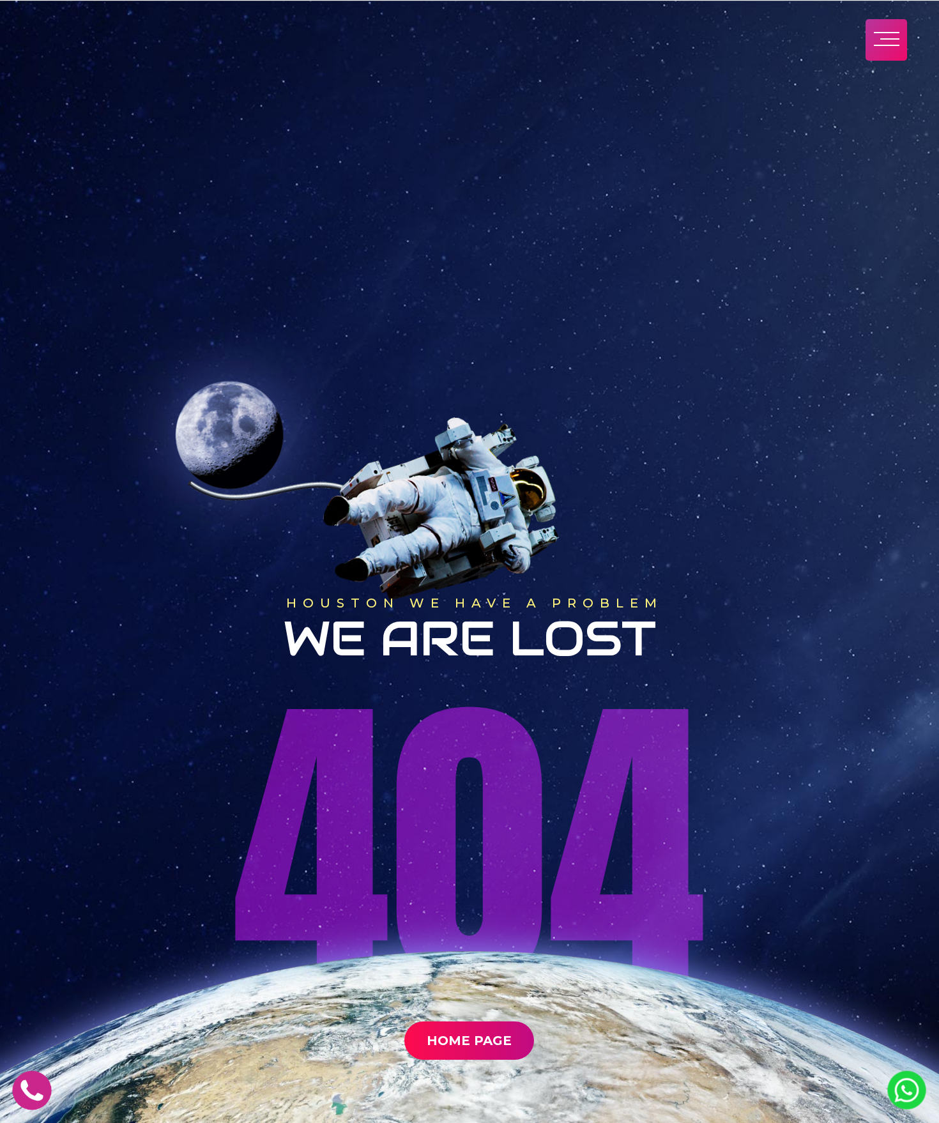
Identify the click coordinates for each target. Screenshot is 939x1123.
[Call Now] (32, 1106)
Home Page (469, 1040)
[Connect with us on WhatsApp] (906, 1105)
